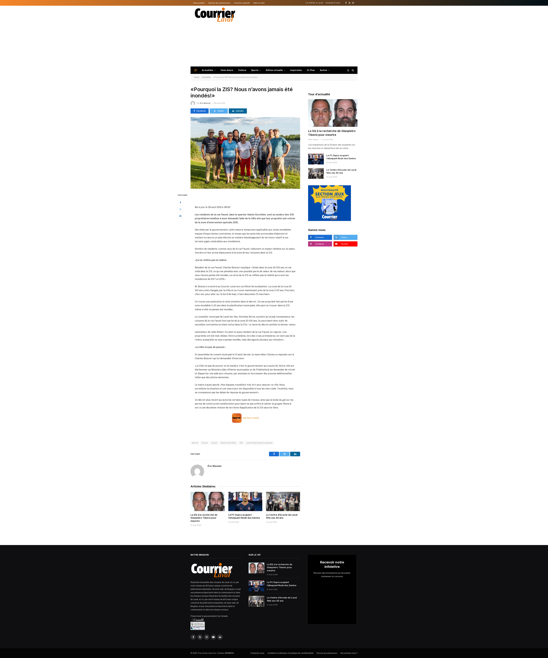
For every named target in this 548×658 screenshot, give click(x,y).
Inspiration (296, 70)
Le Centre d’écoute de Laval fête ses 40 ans (281, 516)
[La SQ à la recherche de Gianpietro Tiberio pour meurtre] (208, 501)
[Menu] (195, 70)
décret (195, 443)
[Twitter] (180, 209)
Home (196, 77)
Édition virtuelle (274, 70)
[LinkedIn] (180, 215)
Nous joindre (199, 3)
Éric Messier (205, 103)
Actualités (207, 70)
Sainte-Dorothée (228, 443)
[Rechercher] (352, 70)
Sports (255, 70)
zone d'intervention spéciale (259, 443)
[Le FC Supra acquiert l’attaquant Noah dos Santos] (245, 501)
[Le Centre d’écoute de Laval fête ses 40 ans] (283, 501)
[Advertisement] (274, 45)
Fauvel (205, 443)
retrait (214, 443)
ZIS (241, 443)
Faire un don (259, 3)
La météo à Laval (314, 3)
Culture (242, 70)
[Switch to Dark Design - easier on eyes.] (348, 70)
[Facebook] (180, 202)
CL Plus (311, 70)
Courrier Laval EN (242, 3)
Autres (323, 70)
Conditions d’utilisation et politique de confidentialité (290, 653)
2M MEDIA (229, 653)
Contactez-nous (257, 653)
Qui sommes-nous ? (349, 653)
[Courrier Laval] (215, 15)
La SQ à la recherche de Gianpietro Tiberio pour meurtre (204, 517)
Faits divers (227, 70)
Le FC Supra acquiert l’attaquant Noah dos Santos (244, 516)
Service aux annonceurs (219, 3)
